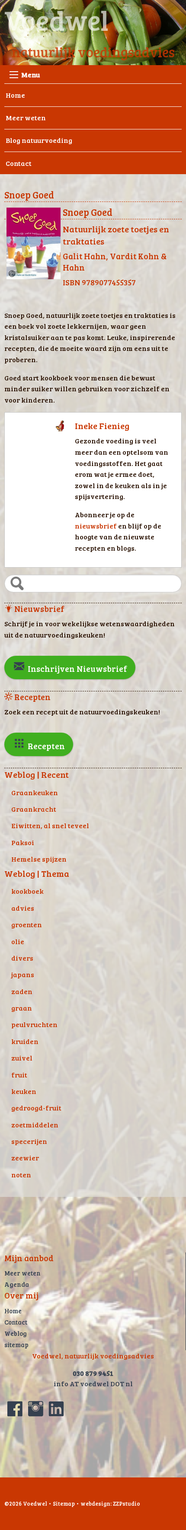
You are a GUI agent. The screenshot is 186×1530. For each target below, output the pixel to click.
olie (17, 941)
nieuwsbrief (96, 525)
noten (21, 1174)
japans (22, 974)
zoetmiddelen (34, 1124)
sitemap (16, 1344)
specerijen (29, 1141)
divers (22, 957)
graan (21, 1007)
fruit (19, 1074)
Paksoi (22, 842)
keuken (23, 1091)
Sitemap (64, 1503)
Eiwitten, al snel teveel (50, 825)
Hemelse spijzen (39, 858)
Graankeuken (34, 792)
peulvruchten (34, 1024)
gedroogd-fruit (36, 1107)
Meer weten (26, 117)
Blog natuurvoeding (39, 140)
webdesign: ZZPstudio (110, 1503)
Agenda (16, 1284)
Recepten (45, 745)
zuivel (21, 1057)
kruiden (24, 1041)
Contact (19, 163)
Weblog (15, 1333)
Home (15, 94)
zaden (21, 991)
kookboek (27, 891)
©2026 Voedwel (25, 1503)
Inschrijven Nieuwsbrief (76, 668)
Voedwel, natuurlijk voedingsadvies (93, 1355)
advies (22, 907)
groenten (26, 924)
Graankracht (33, 808)
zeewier (25, 1157)
